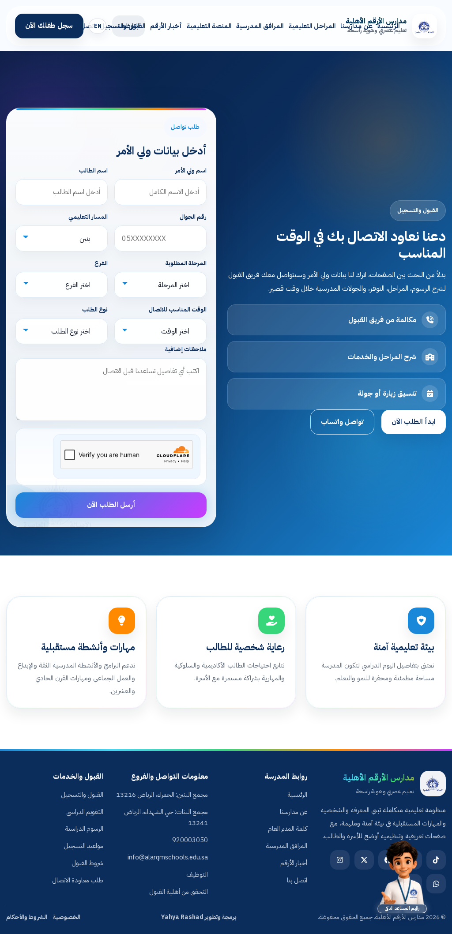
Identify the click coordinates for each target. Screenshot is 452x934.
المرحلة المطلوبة (186, 263)
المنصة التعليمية (209, 26)
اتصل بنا (83, 26)
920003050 (190, 840)
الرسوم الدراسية (84, 828)
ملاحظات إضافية (186, 349)
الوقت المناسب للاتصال (178, 309)
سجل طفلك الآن (49, 25)
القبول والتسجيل (122, 26)
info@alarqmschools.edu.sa (168, 857)
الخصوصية (66, 917)
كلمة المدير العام (287, 828)
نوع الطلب (95, 309)
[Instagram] (340, 860)
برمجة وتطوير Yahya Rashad (199, 917)
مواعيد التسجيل (83, 846)
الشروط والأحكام (26, 917)
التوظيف (197, 874)
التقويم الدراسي (84, 812)
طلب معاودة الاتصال (77, 880)
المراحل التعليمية (312, 26)
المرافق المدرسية (259, 26)
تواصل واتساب (342, 421)
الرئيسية (388, 26)
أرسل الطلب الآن (111, 504)
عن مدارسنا (356, 26)
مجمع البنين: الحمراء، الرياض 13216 (162, 794)
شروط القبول (87, 863)
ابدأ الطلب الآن (414, 421)
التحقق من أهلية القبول (178, 891)
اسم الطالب (93, 170)
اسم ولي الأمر (191, 170)
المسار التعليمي (88, 216)
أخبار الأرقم (166, 26)
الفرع (101, 263)
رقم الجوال (193, 216)
